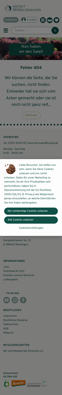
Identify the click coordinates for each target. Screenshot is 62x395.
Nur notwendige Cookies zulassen (28, 211)
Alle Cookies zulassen (21, 220)
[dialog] (31, 197)
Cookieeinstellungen (31, 228)
